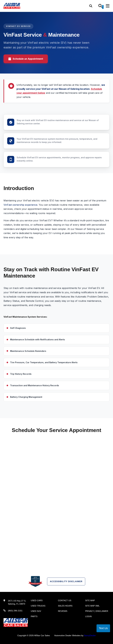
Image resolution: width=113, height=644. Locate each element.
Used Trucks (38, 606)
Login (88, 616)
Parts (34, 616)
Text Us (103, 628)
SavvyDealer (90, 635)
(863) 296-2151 (15, 610)
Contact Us (64, 600)
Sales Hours (65, 606)
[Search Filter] (101, 7)
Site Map (90, 600)
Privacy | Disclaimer (96, 611)
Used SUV (36, 611)
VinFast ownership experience (20, 204)
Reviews (62, 611)
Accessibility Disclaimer (66, 581)
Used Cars (37, 600)
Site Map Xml (92, 606)
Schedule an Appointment (28, 58)
